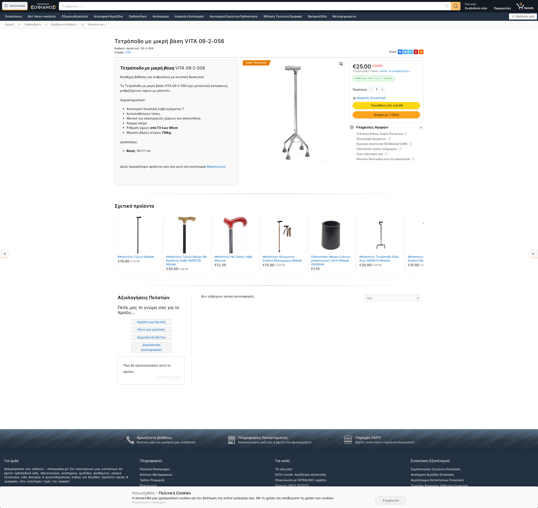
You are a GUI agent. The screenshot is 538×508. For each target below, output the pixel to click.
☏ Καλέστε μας (523, 16)
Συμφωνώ (391, 500)
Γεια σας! (476, 6)
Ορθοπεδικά (138, 16)
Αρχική (9, 24)
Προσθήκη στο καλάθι (387, 105)
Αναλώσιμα (161, 16)
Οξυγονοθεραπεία (75, 16)
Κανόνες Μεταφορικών (156, 474)
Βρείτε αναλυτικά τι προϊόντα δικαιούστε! (384, 442)
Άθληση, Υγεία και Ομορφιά (283, 16)
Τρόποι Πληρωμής (152, 480)
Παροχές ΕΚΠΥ (368, 438)
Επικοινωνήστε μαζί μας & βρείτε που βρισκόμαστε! (274, 442)
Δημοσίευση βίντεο (151, 337)
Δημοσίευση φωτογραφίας (151, 347)
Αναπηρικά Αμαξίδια (108, 16)
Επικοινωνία (148, 485)
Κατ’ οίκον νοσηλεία (42, 16)
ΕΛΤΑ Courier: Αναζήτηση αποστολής (300, 474)
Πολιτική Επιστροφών (155, 469)
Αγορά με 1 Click (386, 115)
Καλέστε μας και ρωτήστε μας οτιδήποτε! (166, 442)
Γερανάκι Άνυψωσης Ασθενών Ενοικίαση (439, 485)
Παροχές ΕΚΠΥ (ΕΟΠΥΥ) (292, 485)
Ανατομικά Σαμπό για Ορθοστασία (234, 16)
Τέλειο (178, 377)
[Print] (421, 52)
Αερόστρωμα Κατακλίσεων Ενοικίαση (437, 480)
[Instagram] (410, 52)
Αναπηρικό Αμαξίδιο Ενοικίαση (432, 474)
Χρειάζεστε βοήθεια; (154, 438)
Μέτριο (168, 377)
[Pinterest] (416, 52)
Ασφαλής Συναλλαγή (371, 97)
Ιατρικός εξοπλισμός (189, 16)
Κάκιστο (158, 377)
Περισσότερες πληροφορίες (149, 502)
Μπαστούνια (216, 167)
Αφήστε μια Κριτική (151, 322)
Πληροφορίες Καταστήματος (262, 438)
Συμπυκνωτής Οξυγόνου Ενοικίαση (435, 469)
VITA (128, 52)
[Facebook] (400, 52)
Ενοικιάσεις (13, 16)
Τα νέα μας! (283, 469)
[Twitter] (405, 52)
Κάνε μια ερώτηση (151, 329)
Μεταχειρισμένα (344, 16)
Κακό (163, 377)
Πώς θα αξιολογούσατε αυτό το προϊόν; (147, 368)
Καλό (173, 377)
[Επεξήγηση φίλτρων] (405, 134)
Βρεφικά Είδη (317, 16)
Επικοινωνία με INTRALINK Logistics (300, 480)
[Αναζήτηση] (455, 6)
